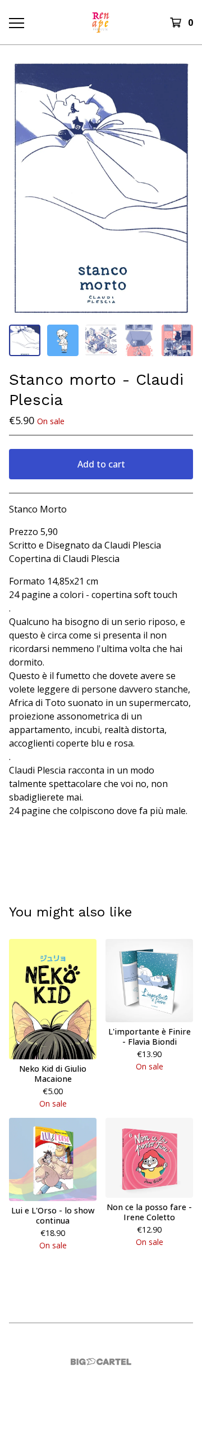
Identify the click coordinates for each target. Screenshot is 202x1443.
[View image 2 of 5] (63, 340)
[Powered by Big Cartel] (101, 1362)
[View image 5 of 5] (177, 340)
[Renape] (100, 22)
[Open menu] (15, 22)
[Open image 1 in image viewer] (101, 188)
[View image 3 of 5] (101, 340)
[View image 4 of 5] (139, 340)
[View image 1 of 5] (24, 340)
